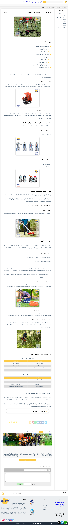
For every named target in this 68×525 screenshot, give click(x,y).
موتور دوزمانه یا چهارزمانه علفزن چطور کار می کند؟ (40, 48)
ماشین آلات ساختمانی (62, 13)
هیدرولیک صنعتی (38, 4)
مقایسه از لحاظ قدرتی (43, 57)
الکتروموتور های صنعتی (62, 27)
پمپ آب (18, 4)
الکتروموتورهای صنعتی (10, 4)
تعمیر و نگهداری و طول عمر (43, 62)
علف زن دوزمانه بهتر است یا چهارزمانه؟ (42, 52)
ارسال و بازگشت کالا (44, 503)
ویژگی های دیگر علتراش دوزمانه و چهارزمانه (40, 65)
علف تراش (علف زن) (53, 7)
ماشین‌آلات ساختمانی (63, 4)
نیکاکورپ (65, 7)
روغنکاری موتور (44, 60)
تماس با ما (3, 4)
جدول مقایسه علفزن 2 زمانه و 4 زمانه (43, 67)
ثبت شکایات (44, 511)
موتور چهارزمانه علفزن (43, 49)
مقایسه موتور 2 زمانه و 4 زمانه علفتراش (42, 54)
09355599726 (59, 506)
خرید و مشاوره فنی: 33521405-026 (32, 2)
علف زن (46, 74)
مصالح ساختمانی (54, 4)
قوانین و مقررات (44, 502)
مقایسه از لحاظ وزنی (44, 56)
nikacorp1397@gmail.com (59, 511)
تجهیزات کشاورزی (47, 4)
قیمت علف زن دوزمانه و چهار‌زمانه (41, 64)
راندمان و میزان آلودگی (43, 59)
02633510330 (59, 502)
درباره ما (44, 507)
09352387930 (59, 504)
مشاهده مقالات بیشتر (27, 460)
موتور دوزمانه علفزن (44, 51)
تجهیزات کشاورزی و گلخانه (60, 7)
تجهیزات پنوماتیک (30, 4)
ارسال (20, 484)
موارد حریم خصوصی (44, 505)
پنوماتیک (64, 21)
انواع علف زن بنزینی (46, 44)
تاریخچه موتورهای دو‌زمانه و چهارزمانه (42, 46)
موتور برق (23, 4)
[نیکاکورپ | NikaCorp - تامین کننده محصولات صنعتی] (65, 1)
